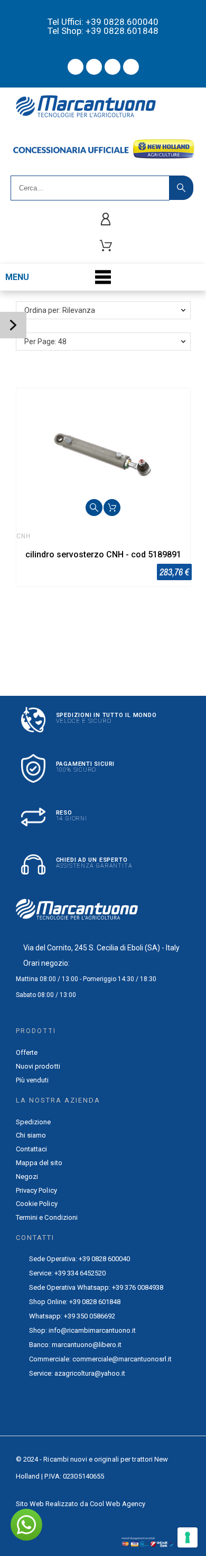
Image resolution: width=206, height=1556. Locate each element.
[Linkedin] (131, 67)
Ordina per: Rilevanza (59, 310)
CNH (23, 536)
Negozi (27, 1177)
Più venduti (32, 1080)
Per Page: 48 (45, 341)
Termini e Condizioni (47, 1217)
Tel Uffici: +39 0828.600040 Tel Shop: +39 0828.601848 (103, 26)
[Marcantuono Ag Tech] (90, 108)
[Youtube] (94, 67)
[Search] (181, 188)
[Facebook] (75, 67)
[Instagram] (112, 67)
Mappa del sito (39, 1163)
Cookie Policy (37, 1204)
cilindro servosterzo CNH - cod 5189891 (103, 554)
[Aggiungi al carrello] (112, 507)
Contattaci (32, 1149)
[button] (94, 507)
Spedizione (33, 1122)
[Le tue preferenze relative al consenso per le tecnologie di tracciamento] (187, 1537)
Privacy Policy (36, 1190)
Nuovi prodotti (38, 1066)
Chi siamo (31, 1135)
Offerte (27, 1052)
